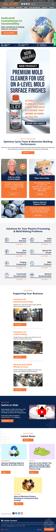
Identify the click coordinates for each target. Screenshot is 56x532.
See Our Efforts (9, 33)
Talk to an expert (13, 415)
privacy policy (10, 526)
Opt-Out (39, 529)
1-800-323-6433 (9, 1)
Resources (19, 7)
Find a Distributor (34, 7)
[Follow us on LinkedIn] (19, 513)
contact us (17, 417)
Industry (44, 7)
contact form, (14, 187)
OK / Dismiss (49, 529)
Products (4, 7)
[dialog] (28, 524)
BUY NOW (55, 39)
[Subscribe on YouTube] (21, 513)
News (25, 7)
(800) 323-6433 (18, 185)
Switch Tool (37, 189)
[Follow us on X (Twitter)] (13, 513)
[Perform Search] (52, 4)
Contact (51, 7)
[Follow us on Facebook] (16, 513)
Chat (11, 417)
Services (11, 7)
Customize (6, 529)
